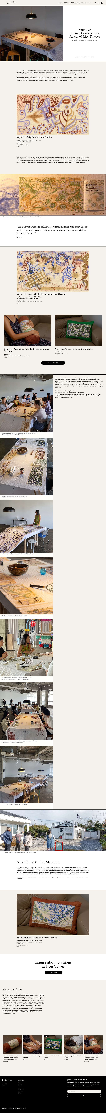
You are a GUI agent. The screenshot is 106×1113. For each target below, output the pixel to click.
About (19, 1085)
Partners (20, 1091)
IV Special (20, 1089)
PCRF (71, 80)
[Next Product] (105, 1045)
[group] (53, 1048)
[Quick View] (12, 1044)
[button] (102, 3)
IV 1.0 (19, 1093)
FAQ (19, 1083)
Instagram (4, 1083)
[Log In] (94, 2)
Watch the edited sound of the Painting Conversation (69, 392)
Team (19, 1087)
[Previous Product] (1, 1045)
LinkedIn (4, 1085)
